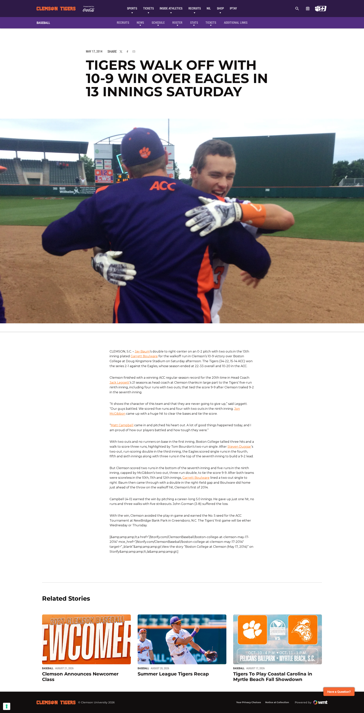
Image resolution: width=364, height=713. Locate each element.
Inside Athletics (171, 8)
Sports (132, 8)
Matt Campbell (122, 425)
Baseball (47, 668)
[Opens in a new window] (320, 8)
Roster (177, 22)
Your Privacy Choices (248, 702)
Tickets (148, 8)
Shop (220, 8)
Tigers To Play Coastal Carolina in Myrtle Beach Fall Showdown (272, 676)
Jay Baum (142, 351)
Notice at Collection (277, 702)
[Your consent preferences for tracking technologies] (6, 706)
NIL (209, 8)
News (140, 22)
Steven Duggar (239, 446)
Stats (194, 22)
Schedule (308, 8)
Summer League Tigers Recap (173, 674)
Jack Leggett (119, 382)
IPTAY (233, 8)
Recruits (194, 8)
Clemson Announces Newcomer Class (80, 676)
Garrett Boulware (144, 356)
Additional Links (235, 22)
